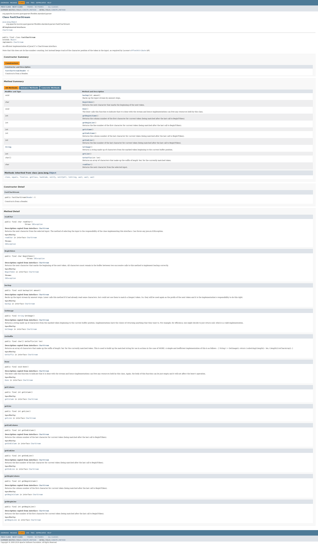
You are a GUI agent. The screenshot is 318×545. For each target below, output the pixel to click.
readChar (86, 164)
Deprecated (41, 3)
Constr (25, 10)
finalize (24, 177)
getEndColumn (88, 133)
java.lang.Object (9, 22)
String (8, 147)
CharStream (7, 30)
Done (84, 109)
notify (53, 177)
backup (85, 95)
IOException (37, 224)
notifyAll (62, 177)
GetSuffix (86, 158)
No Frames (39, 7)
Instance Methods (29, 88)
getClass (34, 177)
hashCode (44, 177)
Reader (23, 71)
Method (33, 10)
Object (13, 40)
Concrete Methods (50, 88)
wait (80, 177)
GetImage (86, 147)
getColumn (86, 129)
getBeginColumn (89, 116)
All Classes (53, 7)
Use (27, 3)
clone (7, 177)
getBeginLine (88, 123)
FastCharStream (12, 71)
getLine (85, 154)
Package (13, 3)
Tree (33, 3)
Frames (30, 7)
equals (15, 177)
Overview (5, 3)
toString (72, 177)
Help (49, 3)
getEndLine (87, 140)
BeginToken (87, 102)
